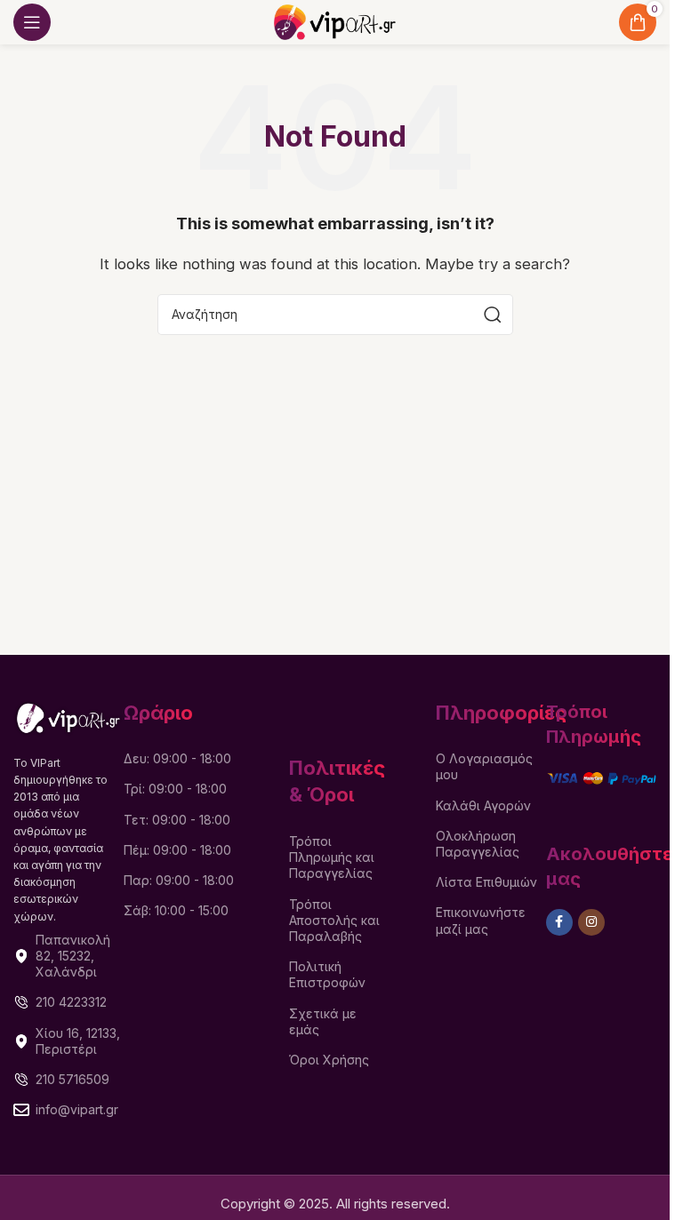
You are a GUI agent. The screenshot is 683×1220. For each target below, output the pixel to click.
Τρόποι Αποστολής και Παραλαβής (334, 920)
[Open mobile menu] (32, 22)
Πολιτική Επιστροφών (327, 974)
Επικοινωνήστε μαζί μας (481, 920)
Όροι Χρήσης (329, 1059)
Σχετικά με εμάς (323, 1021)
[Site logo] (334, 20)
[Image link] (68, 716)
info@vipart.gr (77, 1109)
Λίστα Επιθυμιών (486, 881)
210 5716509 (72, 1079)
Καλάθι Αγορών (483, 805)
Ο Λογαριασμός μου (484, 766)
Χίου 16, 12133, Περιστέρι (78, 1041)
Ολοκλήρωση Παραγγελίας (477, 843)
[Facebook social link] (559, 922)
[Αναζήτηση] (492, 314)
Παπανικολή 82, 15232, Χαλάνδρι (73, 955)
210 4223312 (71, 1001)
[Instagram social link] (591, 922)
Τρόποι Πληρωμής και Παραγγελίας (331, 857)
